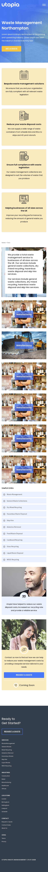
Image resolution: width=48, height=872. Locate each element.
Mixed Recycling (7, 750)
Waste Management (14, 494)
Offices (4, 789)
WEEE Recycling (13, 559)
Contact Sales (6, 825)
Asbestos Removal (14, 527)
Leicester (4, 811)
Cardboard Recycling (14, 540)
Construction (6, 776)
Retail (3, 779)
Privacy (4, 841)
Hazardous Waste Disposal (17, 514)
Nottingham (5, 805)
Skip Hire (10, 520)
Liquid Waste (6, 762)
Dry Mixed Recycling (14, 507)
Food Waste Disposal (15, 533)
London (4, 799)
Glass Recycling (13, 546)
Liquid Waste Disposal (15, 553)
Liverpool (4, 808)
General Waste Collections (17, 501)
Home (4, 243)
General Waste (6, 747)
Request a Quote (7, 822)
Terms (4, 838)
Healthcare (5, 785)
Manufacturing (24, 314)
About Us (4, 828)
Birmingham (5, 802)
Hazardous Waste (7, 756)
